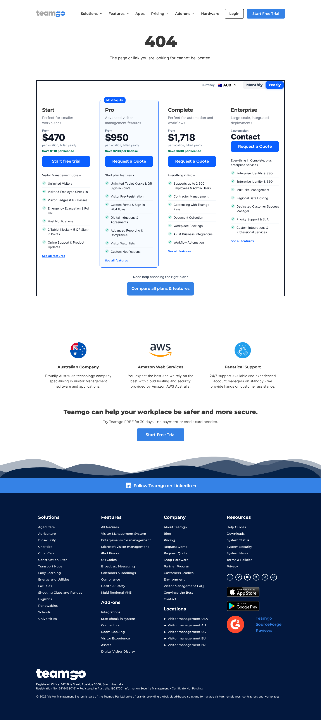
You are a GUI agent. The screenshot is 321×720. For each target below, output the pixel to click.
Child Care (46, 553)
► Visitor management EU (185, 638)
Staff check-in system (118, 619)
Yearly (274, 85)
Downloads (236, 534)
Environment (174, 579)
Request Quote (176, 553)
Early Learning (49, 573)
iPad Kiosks (110, 553)
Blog (167, 534)
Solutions (89, 14)
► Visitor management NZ (185, 645)
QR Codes (109, 560)
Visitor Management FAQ (184, 586)
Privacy (232, 566)
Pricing (157, 14)
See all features (53, 256)
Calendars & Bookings (118, 573)
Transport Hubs (50, 566)
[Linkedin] (256, 577)
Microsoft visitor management (125, 547)
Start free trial (66, 161)
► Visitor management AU (185, 625)
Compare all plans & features (160, 288)
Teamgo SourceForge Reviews (268, 624)
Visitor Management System (123, 534)
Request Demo (176, 547)
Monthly (254, 85)
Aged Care (46, 527)
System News (237, 553)
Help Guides (236, 527)
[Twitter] (238, 577)
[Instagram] (265, 577)
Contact (170, 599)
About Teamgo (175, 527)
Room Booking (113, 632)
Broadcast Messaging (118, 566)
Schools (44, 612)
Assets (106, 645)
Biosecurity (47, 540)
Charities (45, 547)
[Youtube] (247, 577)
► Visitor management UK (185, 632)
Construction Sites (52, 560)
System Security (239, 547)
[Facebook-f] (230, 577)
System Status (238, 540)
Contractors (110, 625)
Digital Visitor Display (118, 651)
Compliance (110, 579)
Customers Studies (178, 573)
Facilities (45, 586)
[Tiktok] (273, 577)
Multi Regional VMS (116, 593)
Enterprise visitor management (126, 540)
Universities (47, 619)
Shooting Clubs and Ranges (60, 593)
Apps (140, 14)
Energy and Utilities (53, 579)
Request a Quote (129, 161)
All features (110, 527)
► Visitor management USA (186, 619)
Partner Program (177, 566)
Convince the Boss (178, 593)
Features (116, 14)
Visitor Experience (115, 638)
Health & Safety (113, 586)
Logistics (45, 599)
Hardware (210, 14)
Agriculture (47, 534)
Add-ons (182, 14)
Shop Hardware (176, 560)
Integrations (110, 612)
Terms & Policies (239, 560)
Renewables (48, 606)
